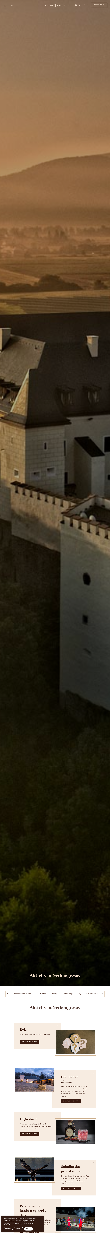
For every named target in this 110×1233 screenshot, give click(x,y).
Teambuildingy (67, 994)
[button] (102, 994)
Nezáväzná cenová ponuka (95, 994)
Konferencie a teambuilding (23, 994)
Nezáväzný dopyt (29, 1042)
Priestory (54, 994)
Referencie (42, 994)
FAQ (79, 994)
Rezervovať (99, 5)
